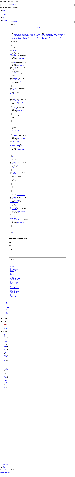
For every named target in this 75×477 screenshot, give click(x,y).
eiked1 (18, 118)
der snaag (5, 375)
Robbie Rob (19, 195)
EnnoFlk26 (18, 110)
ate (4, 379)
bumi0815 (15, 146)
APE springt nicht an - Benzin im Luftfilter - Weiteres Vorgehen (19, 167)
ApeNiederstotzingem (7, 336)
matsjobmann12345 (16, 219)
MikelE (5, 355)
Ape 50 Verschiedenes (15, 79)
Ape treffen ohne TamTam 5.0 (14, 130)
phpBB (5, 469)
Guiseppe (5, 352)
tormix (15, 62)
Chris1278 (5, 323)
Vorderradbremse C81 (13, 83)
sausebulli (5, 376)
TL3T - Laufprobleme (13, 196)
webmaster (18, 81)
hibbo (4, 360)
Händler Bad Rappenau (13, 182)
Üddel (15, 55)
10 (12, 156)
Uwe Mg (18, 138)
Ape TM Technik (14, 68)
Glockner (15, 172)
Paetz (4, 327)
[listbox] (5, 318)
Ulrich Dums (5, 358)
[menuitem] (6, 12)
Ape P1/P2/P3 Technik (15, 141)
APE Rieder (15, 49)
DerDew (5, 347)
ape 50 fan (5, 377)
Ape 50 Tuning (14, 108)
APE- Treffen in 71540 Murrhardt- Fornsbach (16, 145)
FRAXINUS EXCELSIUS (6, 339)
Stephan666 (19, 149)
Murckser (18, 181)
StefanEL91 (5, 346)
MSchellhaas (5, 334)
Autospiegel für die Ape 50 (14, 202)
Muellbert (15, 67)
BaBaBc (18, 70)
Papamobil (15, 135)
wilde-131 (5, 328)
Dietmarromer (6, 369)
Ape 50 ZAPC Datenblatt (13, 177)
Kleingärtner (15, 78)
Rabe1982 (5, 382)
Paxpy (5, 386)
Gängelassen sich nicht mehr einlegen (15, 207)
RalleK (15, 88)
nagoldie (5, 368)
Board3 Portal (6, 462)
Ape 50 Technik (14, 50)
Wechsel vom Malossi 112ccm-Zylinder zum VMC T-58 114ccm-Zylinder (20, 104)
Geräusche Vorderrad (13, 72)
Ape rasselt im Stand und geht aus (15, 218)
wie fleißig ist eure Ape (13, 93)
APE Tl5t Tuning (12, 54)
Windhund (18, 65)
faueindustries (6, 383)
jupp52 (15, 99)
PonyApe (15, 162)
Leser (18, 175)
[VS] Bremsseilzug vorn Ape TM (14, 161)
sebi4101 (5, 387)
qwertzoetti (5, 337)
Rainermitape (5, 343)
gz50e (15, 107)
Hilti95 (15, 197)
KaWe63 (5, 344)
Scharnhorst (19, 58)
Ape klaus (5, 385)
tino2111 (5, 361)
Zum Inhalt (1, 2)
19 (12, 98)
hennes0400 (5, 356)
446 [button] (12, 232)
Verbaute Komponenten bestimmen (15, 189)
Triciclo (15, 73)
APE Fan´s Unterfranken (13, 77)
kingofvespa (5, 380)
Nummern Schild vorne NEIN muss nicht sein (16, 119)
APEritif (15, 115)
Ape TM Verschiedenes (15, 126)
